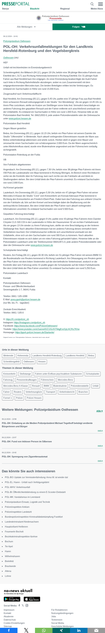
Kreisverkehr (9, 374)
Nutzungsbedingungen (62, 613)
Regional (65, 9)
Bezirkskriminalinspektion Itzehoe (21, 536)
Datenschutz (10, 620)
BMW (46, 386)
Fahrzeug (8, 380)
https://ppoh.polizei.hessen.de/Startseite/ (34, 332)
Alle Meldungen (25, 27)
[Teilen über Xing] (61, 630)
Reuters (17, 392)
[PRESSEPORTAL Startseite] (15, 4)
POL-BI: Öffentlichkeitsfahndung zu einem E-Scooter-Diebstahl (35, 492)
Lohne (8, 576)
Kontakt (7, 613)
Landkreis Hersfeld (75, 355)
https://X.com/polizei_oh (17, 319)
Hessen (42, 361)
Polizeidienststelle (80, 386)
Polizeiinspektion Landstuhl (18, 512)
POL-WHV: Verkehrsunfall (17, 487)
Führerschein (47, 380)
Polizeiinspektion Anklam (17, 507)
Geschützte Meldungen (62, 626)
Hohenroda (22, 355)
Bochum (9, 541)
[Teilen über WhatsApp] (43, 630)
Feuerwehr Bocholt (14, 531)
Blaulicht (34, 9)
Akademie (9, 616)
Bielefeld (9, 561)
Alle (99, 411)
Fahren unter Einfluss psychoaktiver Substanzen (58, 374)
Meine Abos (97, 9)
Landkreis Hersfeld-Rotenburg (47, 355)
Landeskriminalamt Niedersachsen (22, 522)
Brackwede (10, 566)
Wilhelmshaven (12, 556)
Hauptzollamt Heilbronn (16, 527)
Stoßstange (25, 374)
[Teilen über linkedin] (79, 630)
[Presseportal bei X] (22, 605)
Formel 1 (7, 398)
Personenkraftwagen (27, 380)
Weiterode (8, 355)
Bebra (91, 355)
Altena (8, 571)
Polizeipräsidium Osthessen (16, 41)
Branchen (83, 392)
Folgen (76, 27)
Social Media (57, 623)
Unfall (95, 386)
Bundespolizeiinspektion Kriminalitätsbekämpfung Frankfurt (34, 517)
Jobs (53, 616)
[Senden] (96, 630)
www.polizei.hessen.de (20, 118)
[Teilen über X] (26, 630)
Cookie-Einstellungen (14, 623)
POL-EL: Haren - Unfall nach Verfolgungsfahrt (27, 482)
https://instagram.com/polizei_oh (29, 322)
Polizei (19, 398)
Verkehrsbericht (66, 392)
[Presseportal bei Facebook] (18, 605)
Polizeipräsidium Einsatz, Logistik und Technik (27, 502)
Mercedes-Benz (65, 380)
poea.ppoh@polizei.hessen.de (25, 299)
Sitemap (8, 626)
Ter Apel (9, 546)
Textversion (56, 620)
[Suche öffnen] (92, 4)
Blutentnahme (60, 386)
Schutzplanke (92, 374)
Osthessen (8, 57)
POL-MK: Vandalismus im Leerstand (22, 497)
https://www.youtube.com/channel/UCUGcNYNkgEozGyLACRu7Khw (46, 329)
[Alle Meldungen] (52, 21)
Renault (36, 386)
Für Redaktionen (59, 610)
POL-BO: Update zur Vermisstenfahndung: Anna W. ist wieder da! (36, 477)
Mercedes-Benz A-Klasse (15, 386)
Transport (50, 392)
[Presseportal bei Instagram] (26, 605)
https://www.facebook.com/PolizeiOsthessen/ (35, 326)
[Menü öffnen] (100, 4)
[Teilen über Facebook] (9, 630)
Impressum (9, 610)
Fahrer (6, 392)
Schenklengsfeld (11, 361)
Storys (5, 9)
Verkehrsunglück (34, 392)
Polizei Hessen (34, 398)
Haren (8, 551)
